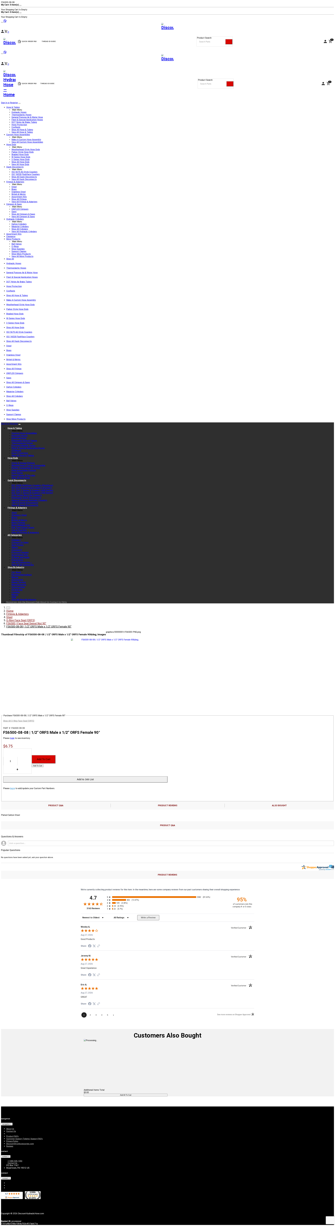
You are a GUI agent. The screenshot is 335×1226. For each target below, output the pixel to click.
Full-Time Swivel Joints (23, 527)
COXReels (16, 450)
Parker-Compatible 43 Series (26, 468)
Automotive (17, 580)
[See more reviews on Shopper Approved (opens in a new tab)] (98, 946)
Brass (14, 189)
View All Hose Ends (20, 164)
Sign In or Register (9, 102)
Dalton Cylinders (19, 224)
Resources (11, 602)
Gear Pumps (18, 545)
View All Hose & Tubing (22, 132)
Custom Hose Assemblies (18, 134)
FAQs (64, 602)
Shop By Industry (16, 567)
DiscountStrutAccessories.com (20, 1144)
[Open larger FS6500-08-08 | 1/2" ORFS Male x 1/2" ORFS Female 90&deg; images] (109, 639)
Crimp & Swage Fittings (23, 463)
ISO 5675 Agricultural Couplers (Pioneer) (32, 488)
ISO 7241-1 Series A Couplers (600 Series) (32, 490)
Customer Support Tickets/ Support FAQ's (24, 1139)
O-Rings (15, 246)
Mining (15, 594)
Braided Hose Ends (20, 154)
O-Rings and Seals (20, 557)
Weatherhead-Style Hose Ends (26, 149)
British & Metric (19, 194)
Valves (15, 547)
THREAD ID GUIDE (47, 83)
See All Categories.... (22, 562)
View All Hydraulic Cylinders (24, 231)
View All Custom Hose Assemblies (27, 142)
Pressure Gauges (20, 552)
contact (5, 1156)
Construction (18, 587)
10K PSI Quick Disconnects (25, 503)
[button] (6, 64)
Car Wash (16, 572)
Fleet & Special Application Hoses (27, 119)
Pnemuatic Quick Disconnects (26, 498)
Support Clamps (19, 251)
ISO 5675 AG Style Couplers (24, 172)
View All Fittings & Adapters (24, 201)
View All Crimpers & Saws (23, 216)
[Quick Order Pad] (5, 53)
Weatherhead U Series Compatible (28, 465)
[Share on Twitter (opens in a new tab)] (94, 946)
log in (12, 788)
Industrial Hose (19, 438)
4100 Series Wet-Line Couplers (27, 495)
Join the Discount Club (28, 602)
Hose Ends (11, 144)
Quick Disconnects (15, 167)
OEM (14, 597)
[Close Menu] (19, 424)
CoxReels (16, 127)
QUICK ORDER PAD (29, 83)
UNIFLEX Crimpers (20, 209)
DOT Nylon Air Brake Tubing (24, 122)
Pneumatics (17, 560)
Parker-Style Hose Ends (23, 152)
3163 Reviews (96, 908)
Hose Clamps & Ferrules (23, 475)
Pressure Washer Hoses (23, 445)
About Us (44, 602)
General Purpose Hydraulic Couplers (29, 500)
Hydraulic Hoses (19, 112)
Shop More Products (21, 254)
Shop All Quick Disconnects (24, 177)
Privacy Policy (12, 1141)
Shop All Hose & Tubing (22, 129)
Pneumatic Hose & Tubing (24, 440)
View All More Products (22, 256)
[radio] (167, 897)
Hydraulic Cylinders (15, 219)
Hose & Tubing (13, 107)
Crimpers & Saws (14, 204)
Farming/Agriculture (22, 575)
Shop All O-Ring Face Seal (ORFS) (18, 721)
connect (5, 1178)
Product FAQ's (12, 1136)
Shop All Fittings (19, 199)
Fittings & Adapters (15, 182)
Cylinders (16, 540)
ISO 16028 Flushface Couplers (26, 174)
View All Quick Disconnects (24, 179)
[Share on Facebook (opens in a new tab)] (89, 946)
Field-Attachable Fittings (24, 470)
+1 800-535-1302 (15, 1161)
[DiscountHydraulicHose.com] (167, 58)
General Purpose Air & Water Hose (27, 117)
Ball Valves (17, 244)
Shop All (10, 259)
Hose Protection (19, 124)
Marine (15, 577)
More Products (13, 239)
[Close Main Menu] (19, 103)
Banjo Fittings (18, 522)
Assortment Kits (19, 197)
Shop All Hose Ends (20, 162)
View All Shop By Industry (24, 599)
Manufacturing (19, 585)
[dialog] (167, 7)
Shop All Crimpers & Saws (23, 214)
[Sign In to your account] (2, 64)
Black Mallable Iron (21, 525)
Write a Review (148, 917)
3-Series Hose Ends (21, 159)
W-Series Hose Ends (21, 157)
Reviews (9, 1146)
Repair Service (19, 582)
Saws (14, 211)
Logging (16, 592)
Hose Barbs (17, 473)
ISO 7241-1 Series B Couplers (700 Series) (32, 493)
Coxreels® (17, 550)
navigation (6, 1124)
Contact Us (55, 602)
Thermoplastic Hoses (21, 115)
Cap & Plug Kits (19, 530)
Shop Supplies (18, 249)
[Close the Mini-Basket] (20, 5)
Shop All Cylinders (20, 229)
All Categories (15, 535)
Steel (14, 187)
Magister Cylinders (20, 226)
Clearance (10, 236)
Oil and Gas (17, 589)
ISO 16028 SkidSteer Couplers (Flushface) (32, 485)
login (12, 738)
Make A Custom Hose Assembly (26, 139)
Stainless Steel (19, 192)
